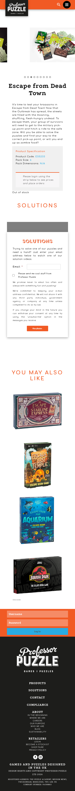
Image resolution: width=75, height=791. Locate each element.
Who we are (37, 726)
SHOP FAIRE (37, 747)
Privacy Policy (37, 750)
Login (37, 742)
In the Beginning (38, 715)
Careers (37, 721)
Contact (37, 697)
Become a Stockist (37, 744)
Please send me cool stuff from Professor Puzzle (34, 275)
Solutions (37, 690)
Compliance (37, 704)
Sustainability (37, 732)
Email (17, 267)
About (37, 712)
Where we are (38, 718)
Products (37, 683)
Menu (67, 4)
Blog (37, 729)
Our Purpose (37, 723)
